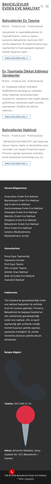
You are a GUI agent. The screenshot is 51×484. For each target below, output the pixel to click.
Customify (29, 479)
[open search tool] (42, 6)
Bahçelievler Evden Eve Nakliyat (21, 6)
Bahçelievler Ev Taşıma (21, 21)
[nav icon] (47, 6)
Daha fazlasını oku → (16, 58)
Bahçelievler (36, 26)
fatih (6, 26)
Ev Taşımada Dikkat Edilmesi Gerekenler (25, 73)
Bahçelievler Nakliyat (19, 130)
